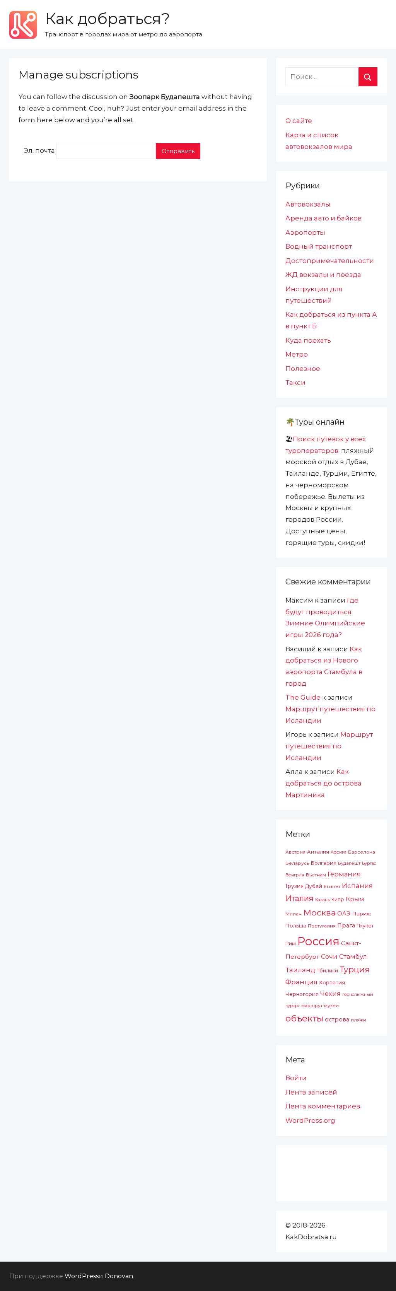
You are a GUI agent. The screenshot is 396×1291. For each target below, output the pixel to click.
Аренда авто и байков (323, 218)
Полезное (302, 368)
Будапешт (349, 863)
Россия (318, 941)
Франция (301, 982)
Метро (296, 354)
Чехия (330, 993)
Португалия (322, 926)
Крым (355, 899)
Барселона (361, 852)
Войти (296, 1078)
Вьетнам (316, 875)
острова (337, 1019)
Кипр (337, 899)
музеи (331, 1005)
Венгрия (294, 875)
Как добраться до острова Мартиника (323, 783)
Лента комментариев (322, 1106)
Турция (355, 969)
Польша (295, 925)
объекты (304, 1018)
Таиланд (300, 970)
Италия (299, 898)
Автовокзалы (308, 204)
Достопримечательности (329, 261)
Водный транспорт (318, 246)
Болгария (323, 863)
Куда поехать (308, 340)
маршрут (312, 1005)
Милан (293, 914)
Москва (319, 912)
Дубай (313, 886)
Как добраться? (107, 18)
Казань (322, 899)
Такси (295, 382)
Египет (332, 886)
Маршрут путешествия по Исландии (329, 746)
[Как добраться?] (23, 25)
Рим (290, 943)
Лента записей (311, 1092)
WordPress (82, 1276)
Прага (346, 925)
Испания (357, 886)
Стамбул (353, 956)
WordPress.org (310, 1120)
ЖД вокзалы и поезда (323, 274)
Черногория (302, 994)
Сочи (329, 956)
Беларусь (297, 863)
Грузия (294, 886)
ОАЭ (343, 913)
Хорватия (332, 982)
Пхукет (365, 926)
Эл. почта (39, 151)
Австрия (295, 852)
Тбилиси (327, 970)
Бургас (369, 863)
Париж (361, 913)
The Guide (303, 697)
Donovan (119, 1276)
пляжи (358, 1020)
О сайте (298, 121)
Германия (344, 874)
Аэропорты (305, 232)
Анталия (318, 852)
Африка (338, 852)
